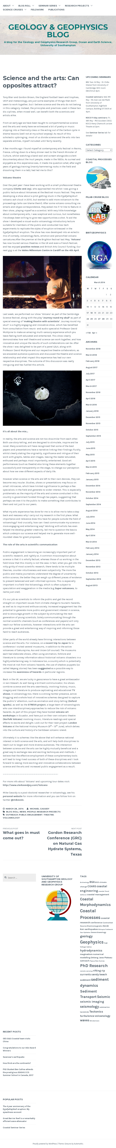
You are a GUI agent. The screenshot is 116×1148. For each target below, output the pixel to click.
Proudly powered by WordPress (45, 1144)
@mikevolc (17, 799)
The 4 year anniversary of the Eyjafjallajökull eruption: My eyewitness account (16, 1109)
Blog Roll (24, 5)
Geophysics (92, 942)
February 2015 (92, 473)
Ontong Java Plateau (101, 957)
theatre (49, 814)
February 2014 (92, 548)
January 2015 (92, 479)
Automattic (78, 1144)
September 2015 (93, 436)
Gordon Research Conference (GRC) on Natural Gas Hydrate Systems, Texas (64, 841)
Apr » (94, 333)
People (31, 811)
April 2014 (90, 535)
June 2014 (90, 523)
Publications (56, 9)
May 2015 (90, 454)
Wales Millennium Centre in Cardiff (41, 250)
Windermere (94, 1021)
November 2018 (93, 349)
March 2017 (91, 386)
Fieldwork (37, 9)
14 (103, 307)
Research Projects (77, 5)
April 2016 (90, 398)
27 (99, 319)
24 (88, 319)
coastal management (98, 894)
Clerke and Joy (22, 188)
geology (86, 936)
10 (88, 307)
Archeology (84, 882)
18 (91, 313)
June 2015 (90, 448)
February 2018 (92, 361)
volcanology (11, 818)
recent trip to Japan (56, 643)
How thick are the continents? (17, 1063)
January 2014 (92, 554)
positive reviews (30, 246)
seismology (89, 1006)
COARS (91, 886)
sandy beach (99, 974)
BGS (97, 882)
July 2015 (90, 442)
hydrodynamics (91, 950)
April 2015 (90, 461)
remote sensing (86, 971)
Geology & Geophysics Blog (58, 30)
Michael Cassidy (39, 808)
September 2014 (93, 504)
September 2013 (93, 579)
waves (84, 1020)
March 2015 (91, 467)
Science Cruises (13, 9)
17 (88, 313)
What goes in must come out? (21, 833)
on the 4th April (70, 250)
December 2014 (93, 486)
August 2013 (92, 585)
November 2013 (93, 567)
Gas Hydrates (85, 932)
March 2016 (91, 405)
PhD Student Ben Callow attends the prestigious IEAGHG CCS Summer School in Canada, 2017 (18, 1072)
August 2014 (91, 510)
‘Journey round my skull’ (56, 317)
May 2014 (90, 529)
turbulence (87, 1015)
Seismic (103, 997)
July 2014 (90, 517)
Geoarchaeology (98, 932)
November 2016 (93, 392)
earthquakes (91, 929)
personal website (13, 796)
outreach (12, 814)
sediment (85, 980)
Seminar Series (48, 5)
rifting (97, 970)
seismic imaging (92, 1001)
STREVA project (37, 704)
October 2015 (92, 430)
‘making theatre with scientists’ (41, 321)
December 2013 (93, 560)
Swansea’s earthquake (13, 1057)
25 (91, 319)
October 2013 (92, 573)
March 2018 (91, 355)
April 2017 (90, 380)
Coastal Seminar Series (14, 1127)
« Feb (88, 333)
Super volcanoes (64, 588)
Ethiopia (101, 929)
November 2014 (93, 492)
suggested (44, 668)
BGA (92, 881)
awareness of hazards (29, 672)
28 (103, 319)
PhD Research (94, 965)
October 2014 (92, 498)
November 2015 (93, 423)
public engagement (31, 814)
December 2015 (93, 417)
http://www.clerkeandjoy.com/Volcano (25, 785)
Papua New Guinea (97, 961)
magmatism (86, 954)
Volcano (75, 239)
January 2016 (92, 411)
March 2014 (91, 542)
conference (96, 922)
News (23, 811)
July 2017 (90, 374)
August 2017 (91, 367)
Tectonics (96, 1011)
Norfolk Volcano (13, 719)
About (7, 5)
